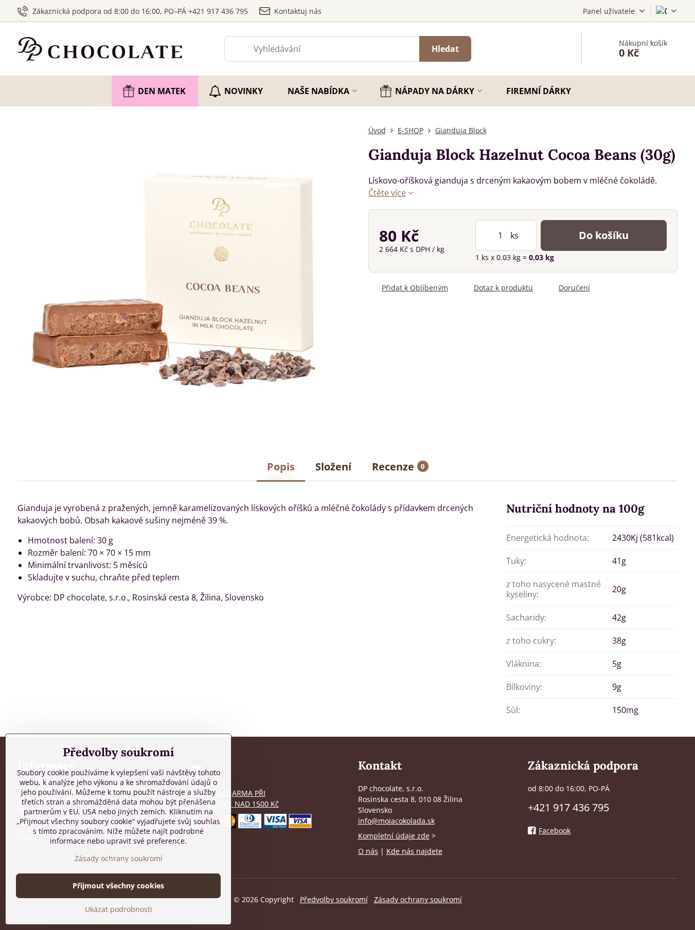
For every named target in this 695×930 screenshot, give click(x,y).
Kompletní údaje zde (394, 836)
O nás (368, 851)
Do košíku (604, 235)
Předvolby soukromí (334, 899)
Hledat (445, 48)
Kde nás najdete (414, 851)
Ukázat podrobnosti (118, 909)
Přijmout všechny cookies (118, 885)
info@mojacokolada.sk (396, 821)
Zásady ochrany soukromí (418, 899)
